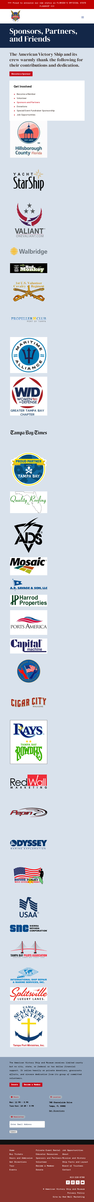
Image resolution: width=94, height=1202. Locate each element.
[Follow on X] (78, 1182)
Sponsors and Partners (49, 1158)
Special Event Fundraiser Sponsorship (36, 110)
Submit (13, 1132)
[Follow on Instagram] (73, 1182)
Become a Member (26, 94)
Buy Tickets (16, 1154)
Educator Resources (47, 1154)
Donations (22, 106)
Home (11, 1150)
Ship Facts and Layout (75, 1162)
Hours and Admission (21, 1158)
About (65, 1154)
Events (13, 1169)
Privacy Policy (76, 1193)
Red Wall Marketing (74, 1197)
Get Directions (18, 1162)
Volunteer (22, 98)
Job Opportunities (26, 114)
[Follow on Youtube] (83, 1182)
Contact (66, 1169)
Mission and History (74, 1158)
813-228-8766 (77, 1177)
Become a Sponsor (21, 74)
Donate (14, 1084)
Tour (11, 1166)
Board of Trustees (72, 1166)
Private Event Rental (48, 1150)
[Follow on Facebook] (68, 1182)
